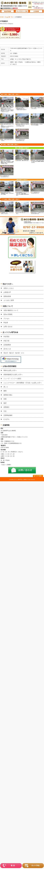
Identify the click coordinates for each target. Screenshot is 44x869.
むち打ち (6, 419)
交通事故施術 (8, 415)
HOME (2, 17)
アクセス (6, 318)
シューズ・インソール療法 (12, 378)
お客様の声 (7, 292)
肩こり (6, 387)
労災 (5, 411)
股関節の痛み (8, 395)
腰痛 (5, 391)
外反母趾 (6, 336)
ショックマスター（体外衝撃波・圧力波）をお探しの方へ (23, 383)
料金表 (6, 322)
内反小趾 (6, 341)
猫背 (5, 403)
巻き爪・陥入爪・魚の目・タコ (14, 353)
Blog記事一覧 (9, 17)
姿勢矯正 (6, 407)
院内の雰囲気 (8, 314)
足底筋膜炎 (7, 345)
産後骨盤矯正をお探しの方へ (13, 374)
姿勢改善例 (7, 296)
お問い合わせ (8, 326)
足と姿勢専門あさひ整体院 (21, 479)
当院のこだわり (9, 288)
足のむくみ (7, 349)
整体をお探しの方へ (10, 370)
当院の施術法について (11, 310)
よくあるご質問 (9, 300)
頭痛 (5, 399)
